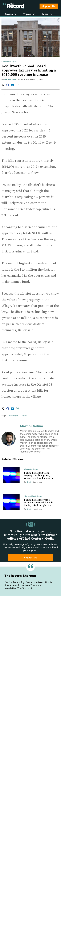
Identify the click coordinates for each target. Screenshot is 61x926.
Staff (29, 482)
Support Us (48, 6)
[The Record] (13, 6)
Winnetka (28, 469)
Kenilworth (6, 62)
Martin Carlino (10, 79)
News (14, 62)
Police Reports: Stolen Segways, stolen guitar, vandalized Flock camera (38, 475)
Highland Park (30, 496)
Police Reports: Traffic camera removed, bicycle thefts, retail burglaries (38, 502)
